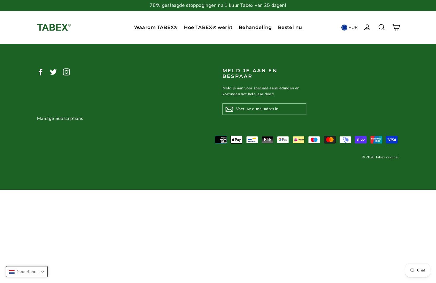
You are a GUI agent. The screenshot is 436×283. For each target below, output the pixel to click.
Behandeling (255, 27)
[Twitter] (53, 71)
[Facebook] (40, 71)
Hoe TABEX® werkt (208, 27)
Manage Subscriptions (60, 118)
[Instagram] (66, 71)
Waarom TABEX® (156, 27)
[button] (26, 271)
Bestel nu (290, 27)
